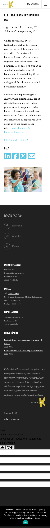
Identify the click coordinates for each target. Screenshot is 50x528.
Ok (25, 522)
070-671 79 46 (13, 293)
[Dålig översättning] (10, 447)
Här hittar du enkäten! (16, 140)
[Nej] (46, 516)
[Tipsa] (32, 158)
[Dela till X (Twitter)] (23, 158)
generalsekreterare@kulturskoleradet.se (26, 297)
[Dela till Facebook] (15, 158)
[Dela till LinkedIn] (7, 158)
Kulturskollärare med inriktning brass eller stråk (23, 351)
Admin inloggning (12, 419)
